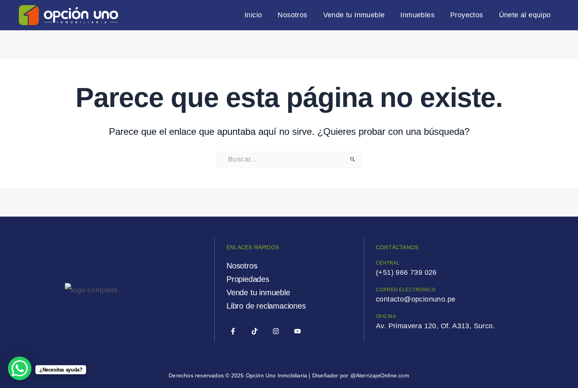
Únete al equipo (525, 15)
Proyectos (466, 15)
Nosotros (292, 15)
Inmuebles (417, 15)
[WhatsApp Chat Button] (19, 368)
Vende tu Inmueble (354, 15)
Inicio (253, 15)
